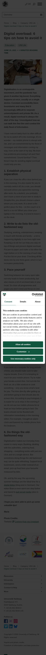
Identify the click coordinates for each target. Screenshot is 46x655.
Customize (21, 352)
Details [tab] (23, 302)
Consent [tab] (8, 302)
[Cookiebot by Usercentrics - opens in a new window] (32, 294)
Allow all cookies (23, 344)
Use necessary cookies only (23, 359)
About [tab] (38, 302)
